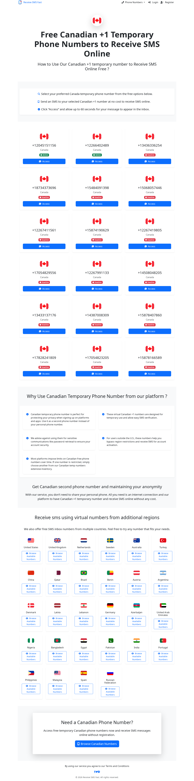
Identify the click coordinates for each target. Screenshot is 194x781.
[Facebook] (94, 771)
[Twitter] (96, 771)
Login (155, 2)
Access (46, 161)
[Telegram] (99, 771)
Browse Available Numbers (31, 556)
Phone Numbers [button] (134, 2)
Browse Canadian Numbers (99, 744)
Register (169, 2)
